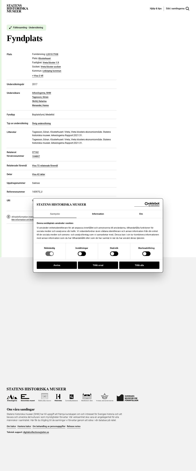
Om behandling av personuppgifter (49, 426)
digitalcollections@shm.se (36, 432)
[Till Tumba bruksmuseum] (104, 397)
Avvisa (57, 265)
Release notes (73, 426)
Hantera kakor (24, 426)
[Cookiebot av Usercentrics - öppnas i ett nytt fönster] (146, 204)
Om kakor (11, 426)
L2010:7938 (52, 54)
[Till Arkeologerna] (12, 397)
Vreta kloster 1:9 (51, 62)
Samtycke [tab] (55, 214)
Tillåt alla (139, 265)
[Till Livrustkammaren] (71, 397)
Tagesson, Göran (40, 97)
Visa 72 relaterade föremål (45, 165)
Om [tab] (141, 214)
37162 (35, 152)
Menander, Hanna (40, 105)
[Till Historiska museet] (58, 397)
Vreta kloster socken (51, 66)
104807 (36, 156)
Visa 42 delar (38, 174)
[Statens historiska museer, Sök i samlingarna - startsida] (17, 8)
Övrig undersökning (41, 123)
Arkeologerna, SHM (41, 93)
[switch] (82, 253)
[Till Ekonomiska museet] (28, 397)
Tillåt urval (98, 265)
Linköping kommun (52, 71)
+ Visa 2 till (37, 75)
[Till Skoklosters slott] (87, 397)
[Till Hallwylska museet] (44, 397)
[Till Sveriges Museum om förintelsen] (127, 397)
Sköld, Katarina (39, 101)
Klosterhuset (44, 58)
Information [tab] (98, 214)
